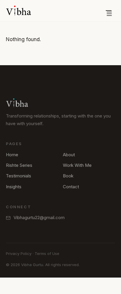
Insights (13, 186)
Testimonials (18, 176)
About (69, 154)
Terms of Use (47, 253)
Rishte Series (19, 165)
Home (12, 154)
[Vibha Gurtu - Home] (18, 10)
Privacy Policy (18, 253)
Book (68, 176)
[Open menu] (108, 10)
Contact (71, 186)
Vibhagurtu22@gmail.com (39, 217)
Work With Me (77, 165)
